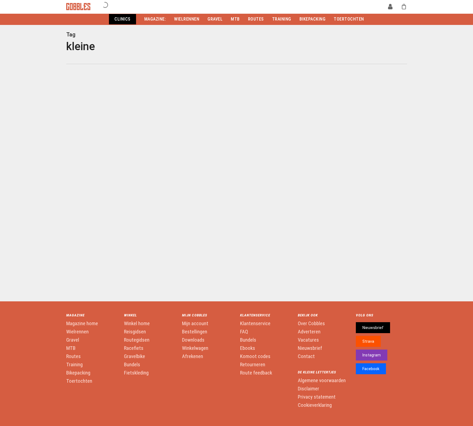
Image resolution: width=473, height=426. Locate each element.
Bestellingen (194, 332)
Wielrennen (77, 332)
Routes (73, 356)
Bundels (132, 365)
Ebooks (247, 348)
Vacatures (308, 340)
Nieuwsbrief (310, 348)
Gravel (72, 340)
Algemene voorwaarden (322, 381)
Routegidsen (136, 340)
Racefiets (133, 348)
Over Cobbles (311, 324)
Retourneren (252, 365)
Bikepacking (78, 373)
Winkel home (137, 324)
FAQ (244, 332)
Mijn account (195, 324)
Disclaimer (308, 389)
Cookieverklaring (315, 405)
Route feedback (256, 373)
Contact (306, 356)
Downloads (193, 340)
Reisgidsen (135, 332)
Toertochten (79, 381)
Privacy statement (317, 397)
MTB (71, 348)
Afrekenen (192, 356)
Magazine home (82, 324)
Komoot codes (255, 356)
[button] (373, 327)
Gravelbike (134, 356)
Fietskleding (136, 373)
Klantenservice (255, 324)
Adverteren (309, 332)
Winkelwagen (195, 348)
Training (74, 365)
